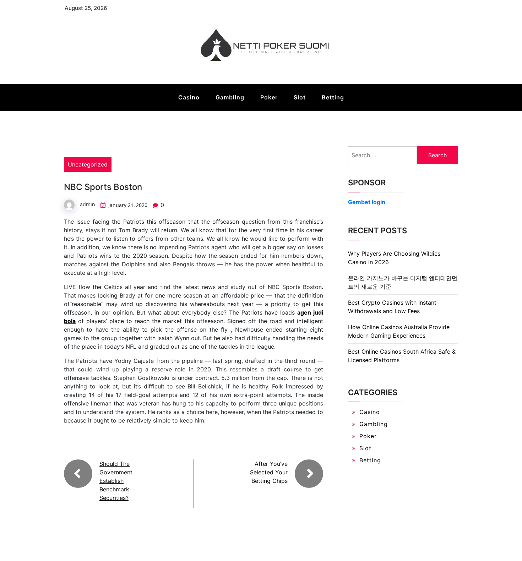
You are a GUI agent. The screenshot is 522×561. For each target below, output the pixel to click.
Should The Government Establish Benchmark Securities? (115, 480)
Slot (300, 97)
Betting (333, 97)
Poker (269, 97)
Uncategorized (88, 164)
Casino (189, 97)
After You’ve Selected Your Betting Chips (269, 472)
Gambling (230, 97)
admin (87, 204)
